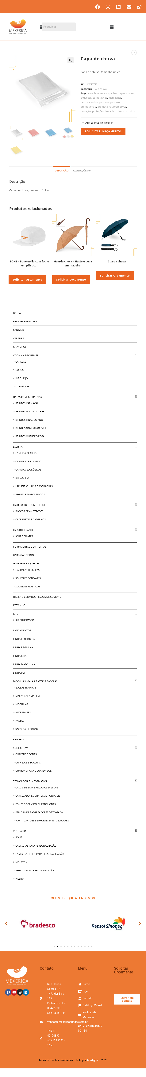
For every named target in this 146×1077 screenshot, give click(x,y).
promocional (105, 106)
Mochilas (21, 704)
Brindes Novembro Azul (30, 428)
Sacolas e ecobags (27, 729)
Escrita (17, 446)
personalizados (89, 102)
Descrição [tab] (61, 170)
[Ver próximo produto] (134, 52)
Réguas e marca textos (30, 494)
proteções (98, 111)
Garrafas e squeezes (26, 563)
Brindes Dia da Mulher (29, 411)
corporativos (100, 97)
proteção (86, 111)
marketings (115, 97)
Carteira (18, 338)
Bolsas (17, 313)
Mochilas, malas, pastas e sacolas (35, 681)
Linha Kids (19, 656)
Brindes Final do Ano (29, 419)
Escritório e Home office (29, 505)
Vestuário (19, 831)
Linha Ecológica (24, 639)
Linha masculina (24, 664)
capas (122, 93)
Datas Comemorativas (27, 397)
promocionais (88, 106)
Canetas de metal (26, 453)
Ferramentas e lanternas (29, 546)
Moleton (21, 862)
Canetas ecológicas (28, 469)
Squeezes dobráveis (28, 578)
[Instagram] (108, 6)
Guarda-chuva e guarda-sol (33, 770)
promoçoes (119, 106)
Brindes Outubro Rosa (29, 436)
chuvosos (86, 97)
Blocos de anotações (29, 511)
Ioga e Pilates (24, 536)
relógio (18, 739)
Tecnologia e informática (30, 781)
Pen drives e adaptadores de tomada (39, 812)
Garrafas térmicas (27, 570)
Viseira (19, 878)
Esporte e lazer (23, 530)
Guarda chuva (117, 261)
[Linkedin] (118, 6)
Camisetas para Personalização (35, 845)
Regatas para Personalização (34, 870)
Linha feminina (23, 647)
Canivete (18, 329)
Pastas (19, 720)
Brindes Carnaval (26, 403)
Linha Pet (19, 672)
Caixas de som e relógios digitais (36, 787)
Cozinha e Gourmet (25, 355)
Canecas (20, 361)
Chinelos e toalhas (28, 762)
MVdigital (92, 1060)
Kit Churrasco (24, 620)
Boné (18, 837)
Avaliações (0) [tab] (82, 170)
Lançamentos (22, 630)
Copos (19, 370)
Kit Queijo (21, 378)
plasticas (104, 102)
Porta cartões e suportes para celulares (42, 820)
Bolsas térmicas (25, 687)
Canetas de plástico (28, 461)
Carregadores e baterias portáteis (37, 795)
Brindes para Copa (25, 321)
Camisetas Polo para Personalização (39, 854)
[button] (112, 26)
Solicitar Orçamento (103, 131)
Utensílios (22, 386)
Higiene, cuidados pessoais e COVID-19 (37, 596)
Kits (15, 613)
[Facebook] (97, 6)
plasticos (115, 102)
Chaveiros (19, 346)
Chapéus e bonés (26, 754)
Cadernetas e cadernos (30, 519)
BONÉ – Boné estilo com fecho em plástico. (29, 263)
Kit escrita (22, 477)
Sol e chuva (100, 89)
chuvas (130, 93)
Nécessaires (23, 712)
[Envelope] (129, 6)
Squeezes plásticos (27, 586)
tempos (122, 111)
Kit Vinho (19, 605)
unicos (131, 111)
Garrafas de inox (24, 555)
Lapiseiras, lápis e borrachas (34, 486)
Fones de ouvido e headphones (35, 804)
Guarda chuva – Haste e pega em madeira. (73, 263)
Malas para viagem (27, 696)
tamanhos (111, 111)
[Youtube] (14, 992)
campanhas (110, 93)
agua (90, 93)
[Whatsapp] (139, 6)
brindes (98, 93)
